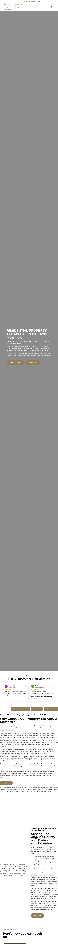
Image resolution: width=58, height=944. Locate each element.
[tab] (20, 709)
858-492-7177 (51, 903)
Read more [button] (7, 698)
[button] (51, 7)
